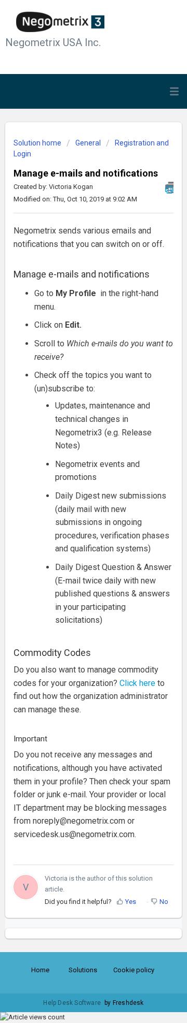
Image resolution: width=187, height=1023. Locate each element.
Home (40, 970)
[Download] (74, 514)
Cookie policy (133, 970)
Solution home (38, 143)
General (88, 143)
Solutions (83, 970)
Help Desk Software (72, 1002)
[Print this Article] (169, 187)
